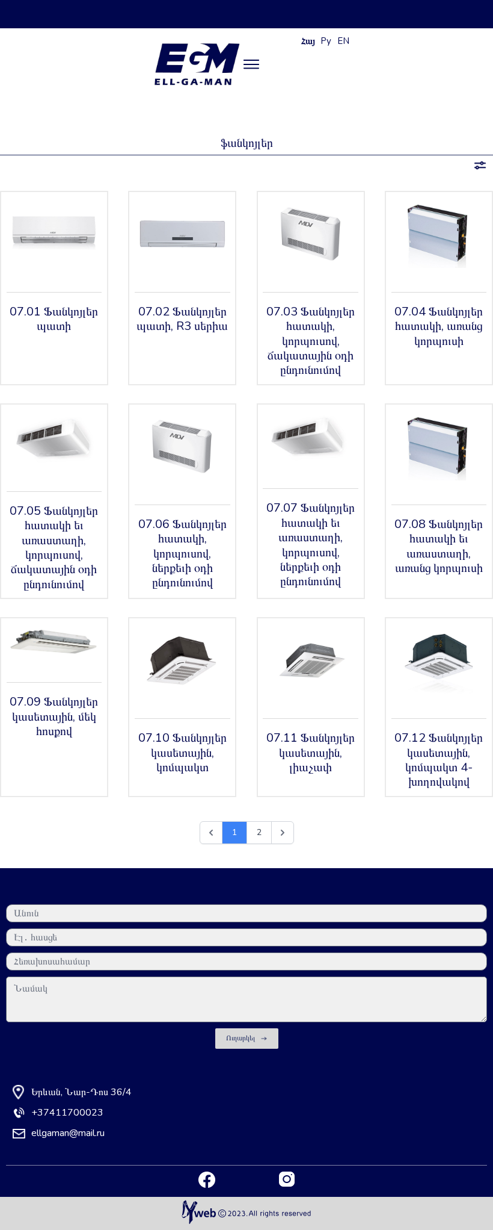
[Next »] (282, 832)
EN (343, 41)
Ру (325, 41)
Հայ (308, 41)
